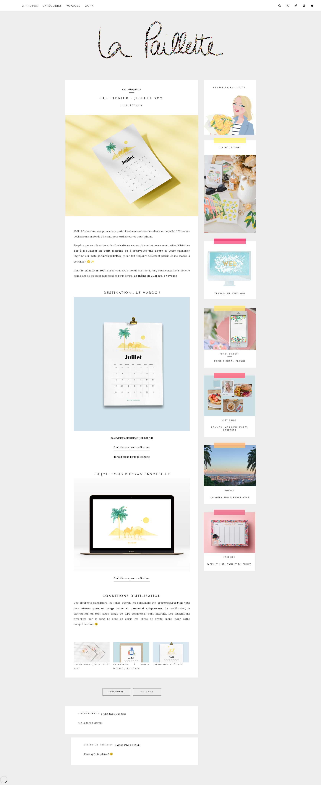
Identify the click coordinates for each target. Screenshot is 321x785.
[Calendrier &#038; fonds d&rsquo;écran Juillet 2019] (131, 652)
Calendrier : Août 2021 (167, 665)
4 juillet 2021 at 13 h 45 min (127, 745)
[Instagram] (290, 5)
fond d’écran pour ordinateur (132, 447)
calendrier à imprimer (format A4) (132, 437)
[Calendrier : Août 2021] (171, 652)
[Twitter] (315, 5)
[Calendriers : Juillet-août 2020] (92, 652)
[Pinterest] (307, 5)
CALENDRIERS (132, 90)
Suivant (147, 692)
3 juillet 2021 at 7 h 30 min (113, 714)
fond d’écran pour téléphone (132, 456)
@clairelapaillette (109, 256)
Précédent (116, 692)
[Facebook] (299, 5)
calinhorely (88, 714)
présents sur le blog (170, 602)
